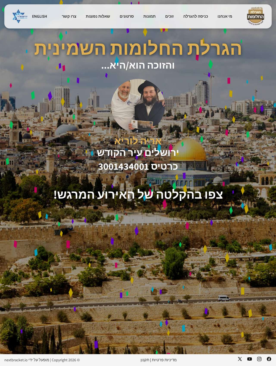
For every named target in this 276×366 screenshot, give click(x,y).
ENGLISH (39, 16)
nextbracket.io (16, 359)
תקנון (145, 359)
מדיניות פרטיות (164, 359)
